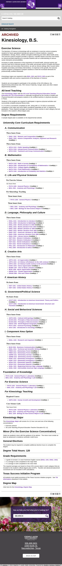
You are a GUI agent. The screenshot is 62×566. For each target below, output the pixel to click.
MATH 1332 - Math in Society (18, 163)
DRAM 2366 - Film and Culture (19, 273)
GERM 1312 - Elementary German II (21, 357)
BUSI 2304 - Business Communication (22, 347)
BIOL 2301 (30, 76)
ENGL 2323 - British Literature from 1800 (23, 230)
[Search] (59, 18)
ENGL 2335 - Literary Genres (18, 236)
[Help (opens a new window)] (59, 34)
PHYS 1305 (41, 76)
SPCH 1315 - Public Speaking (19, 147)
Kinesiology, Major (10, 93)
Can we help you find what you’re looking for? (31, 510)
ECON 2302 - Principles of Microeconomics (24, 322)
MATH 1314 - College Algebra (19, 167)
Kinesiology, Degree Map (23, 487)
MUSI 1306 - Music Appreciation (20, 269)
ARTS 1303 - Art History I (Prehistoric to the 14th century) (28, 262)
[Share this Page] (55, 34)
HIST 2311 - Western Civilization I (20, 238)
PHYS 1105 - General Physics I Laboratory (20, 376)
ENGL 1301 (45, 460)
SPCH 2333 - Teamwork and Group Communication (26, 151)
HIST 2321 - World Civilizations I (20, 242)
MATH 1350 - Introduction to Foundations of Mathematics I (29, 165)
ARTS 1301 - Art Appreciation (19, 260)
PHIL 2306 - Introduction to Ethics (20, 247)
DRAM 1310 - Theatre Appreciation (21, 271)
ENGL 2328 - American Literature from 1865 (24, 234)
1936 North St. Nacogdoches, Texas (31, 547)
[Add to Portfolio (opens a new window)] (53, 34)
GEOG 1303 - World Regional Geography (23, 324)
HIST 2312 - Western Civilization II (20, 240)
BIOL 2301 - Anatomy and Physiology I (22, 188)
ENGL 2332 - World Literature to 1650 (21, 225)
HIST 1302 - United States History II (21, 288)
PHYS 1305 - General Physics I (19, 186)
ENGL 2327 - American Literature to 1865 (23, 232)
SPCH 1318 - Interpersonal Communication (23, 149)
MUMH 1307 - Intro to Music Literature (22, 268)
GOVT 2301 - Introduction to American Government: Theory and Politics (33, 300)
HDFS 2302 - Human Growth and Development (25, 400)
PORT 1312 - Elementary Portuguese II (22, 360)
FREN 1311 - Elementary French (20, 351)
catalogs (5, 565)
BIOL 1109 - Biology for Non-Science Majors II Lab (26, 413)
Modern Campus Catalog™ (52, 565)
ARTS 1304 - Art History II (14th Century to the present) (28, 264)
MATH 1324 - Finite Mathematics (20, 169)
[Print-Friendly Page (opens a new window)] (57, 34)
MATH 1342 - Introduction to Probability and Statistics (27, 171)
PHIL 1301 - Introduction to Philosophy (22, 246)
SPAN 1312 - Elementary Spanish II (21, 364)
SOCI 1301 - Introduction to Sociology (22, 327)
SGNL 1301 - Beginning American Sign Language (26, 366)
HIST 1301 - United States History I (21, 286)
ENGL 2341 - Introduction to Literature (22, 221)
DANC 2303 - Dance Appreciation (20, 266)
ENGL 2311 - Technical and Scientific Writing (24, 349)
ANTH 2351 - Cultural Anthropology (21, 318)
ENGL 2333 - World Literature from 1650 (22, 227)
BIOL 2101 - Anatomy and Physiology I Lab (20, 378)
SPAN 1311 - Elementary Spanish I (20, 362)
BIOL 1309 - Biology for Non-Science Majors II (26, 208)
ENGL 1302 (53, 460)
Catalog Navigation (10, 29)
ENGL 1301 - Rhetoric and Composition (22, 136)
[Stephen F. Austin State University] (16, 2)
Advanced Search (7, 24)
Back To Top (31, 556)
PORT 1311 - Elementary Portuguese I (22, 358)
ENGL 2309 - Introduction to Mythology (22, 223)
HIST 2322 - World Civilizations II (20, 244)
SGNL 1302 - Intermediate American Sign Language (26, 368)
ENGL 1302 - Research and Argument (21, 340)
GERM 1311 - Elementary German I (21, 355)
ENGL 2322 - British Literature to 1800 (22, 228)
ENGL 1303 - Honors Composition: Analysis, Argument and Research (32, 138)
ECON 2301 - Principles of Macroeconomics (24, 320)
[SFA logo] (31, 538)
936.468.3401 (31, 543)
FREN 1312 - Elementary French (20, 353)
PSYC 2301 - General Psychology (20, 325)
